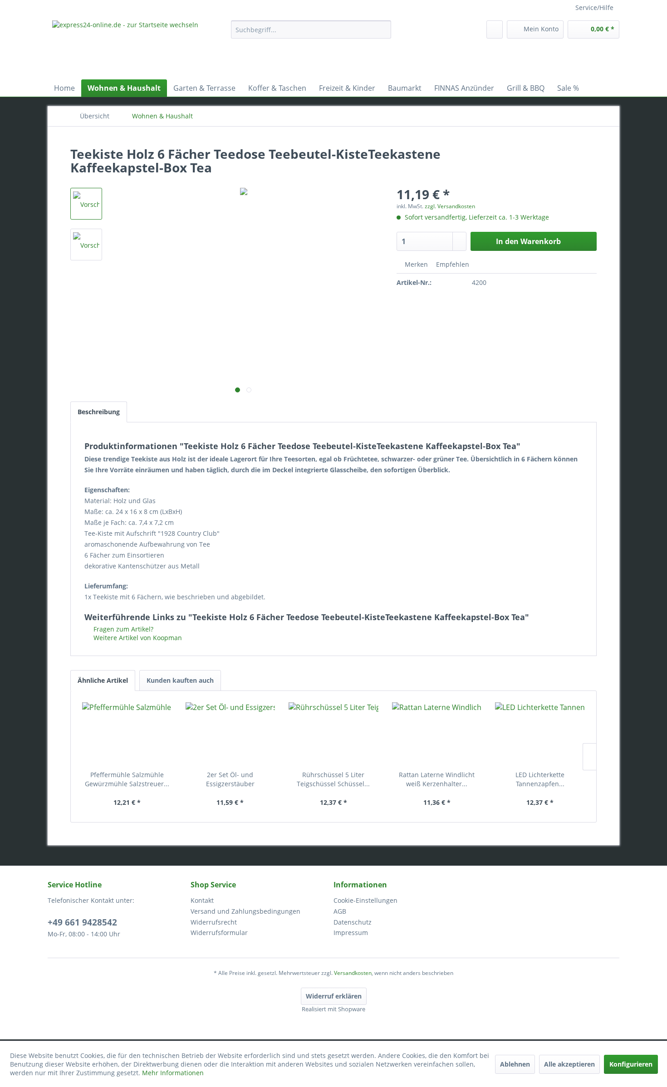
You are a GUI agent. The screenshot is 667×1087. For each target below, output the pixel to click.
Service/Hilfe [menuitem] (594, 7)
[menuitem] (311, 29)
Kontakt (202, 900)
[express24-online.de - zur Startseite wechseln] (135, 47)
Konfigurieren (630, 1064)
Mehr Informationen (173, 1072)
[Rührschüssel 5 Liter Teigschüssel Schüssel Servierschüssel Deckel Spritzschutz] (333, 734)
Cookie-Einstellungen (365, 900)
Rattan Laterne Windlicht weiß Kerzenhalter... (437, 779)
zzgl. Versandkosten (450, 206)
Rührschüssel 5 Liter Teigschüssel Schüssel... (333, 779)
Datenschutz (353, 922)
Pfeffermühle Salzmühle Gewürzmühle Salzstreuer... (127, 779)
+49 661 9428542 (82, 922)
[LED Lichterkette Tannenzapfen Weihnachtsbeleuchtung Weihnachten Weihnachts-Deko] (540, 734)
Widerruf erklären (334, 996)
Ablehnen (515, 1064)
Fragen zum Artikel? (122, 629)
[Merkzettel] (494, 29)
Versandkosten (353, 973)
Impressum (351, 932)
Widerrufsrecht (214, 922)
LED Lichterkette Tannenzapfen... (539, 779)
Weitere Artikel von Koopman (137, 637)
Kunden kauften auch (180, 680)
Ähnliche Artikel (103, 680)
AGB (340, 911)
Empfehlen (451, 264)
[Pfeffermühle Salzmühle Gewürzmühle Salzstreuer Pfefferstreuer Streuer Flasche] (127, 734)
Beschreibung (99, 411)
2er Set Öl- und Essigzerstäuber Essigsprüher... (230, 779)
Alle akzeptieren (569, 1064)
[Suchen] (382, 29)
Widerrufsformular (219, 932)
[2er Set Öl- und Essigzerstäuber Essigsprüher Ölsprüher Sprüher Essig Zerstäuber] (230, 734)
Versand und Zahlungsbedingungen (245, 911)
